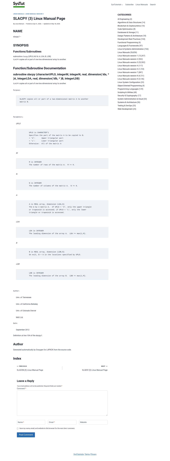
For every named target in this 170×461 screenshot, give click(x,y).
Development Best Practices (129, 39)
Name (21, 422)
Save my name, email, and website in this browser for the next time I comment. (47, 428)
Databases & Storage (126, 32)
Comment (21, 388)
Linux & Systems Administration (131, 49)
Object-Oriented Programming (130, 86)
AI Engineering (123, 19)
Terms (87, 454)
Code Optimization (125, 29)
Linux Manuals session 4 (128, 66)
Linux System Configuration (129, 82)
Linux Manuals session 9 (128, 79)
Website (83, 422)
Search (153, 4)
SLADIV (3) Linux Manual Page (94, 368)
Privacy (93, 454)
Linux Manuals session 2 (128, 59)
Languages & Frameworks (128, 46)
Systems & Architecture (127, 102)
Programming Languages (128, 89)
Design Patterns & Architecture (130, 36)
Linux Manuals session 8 (128, 76)
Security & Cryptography (127, 95)
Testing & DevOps (125, 106)
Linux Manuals (142, 4)
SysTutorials (79, 454)
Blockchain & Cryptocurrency (129, 26)
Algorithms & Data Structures (129, 22)
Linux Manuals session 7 (128, 72)
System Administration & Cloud (130, 99)
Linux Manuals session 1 (128, 56)
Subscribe (129, 4)
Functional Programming (128, 42)
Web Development (125, 109)
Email (52, 422)
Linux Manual (19, 24)
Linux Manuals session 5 (128, 69)
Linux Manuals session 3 (34, 14)
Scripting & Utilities (125, 92)
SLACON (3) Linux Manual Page (30, 368)
